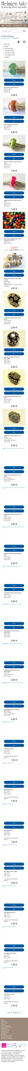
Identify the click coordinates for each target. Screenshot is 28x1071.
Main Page (3, 38)
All (16, 1012)
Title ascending (9, 48)
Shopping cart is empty (16, 20)
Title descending (9, 50)
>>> (19, 1012)
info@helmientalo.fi (6, 1037)
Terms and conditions (6, 1027)
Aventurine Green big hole (11, 87)
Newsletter (4, 1021)
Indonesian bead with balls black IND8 (12, 357)
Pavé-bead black (8, 789)
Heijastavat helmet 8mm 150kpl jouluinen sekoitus (12, 239)
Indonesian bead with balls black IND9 (12, 631)
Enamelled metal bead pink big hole (12, 201)
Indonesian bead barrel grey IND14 (12, 436)
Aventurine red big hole (11, 124)
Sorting (6, 46)
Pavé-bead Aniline (9, 748)
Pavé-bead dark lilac (10, 912)
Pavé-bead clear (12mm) (10, 871)
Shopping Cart (18, 26)
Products (8, 26)
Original (7, 57)
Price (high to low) (10, 55)
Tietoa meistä (4, 1023)
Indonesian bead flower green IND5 (13, 554)
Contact (3, 1024)
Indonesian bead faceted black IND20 (13, 515)
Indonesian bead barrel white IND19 (12, 475)
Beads (9, 38)
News (2, 1020)
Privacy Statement (5, 1025)
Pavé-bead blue (8, 830)
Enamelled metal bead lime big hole (12, 162)
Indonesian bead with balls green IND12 (12, 670)
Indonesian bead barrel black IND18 (12, 318)
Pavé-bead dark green (10, 953)
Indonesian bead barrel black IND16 (12, 397)
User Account (19, 12)
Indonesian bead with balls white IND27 (12, 710)
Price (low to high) (10, 53)
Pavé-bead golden (9, 994)
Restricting (7, 44)
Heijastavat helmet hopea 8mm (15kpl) (12, 279)
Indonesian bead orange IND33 (12, 593)
